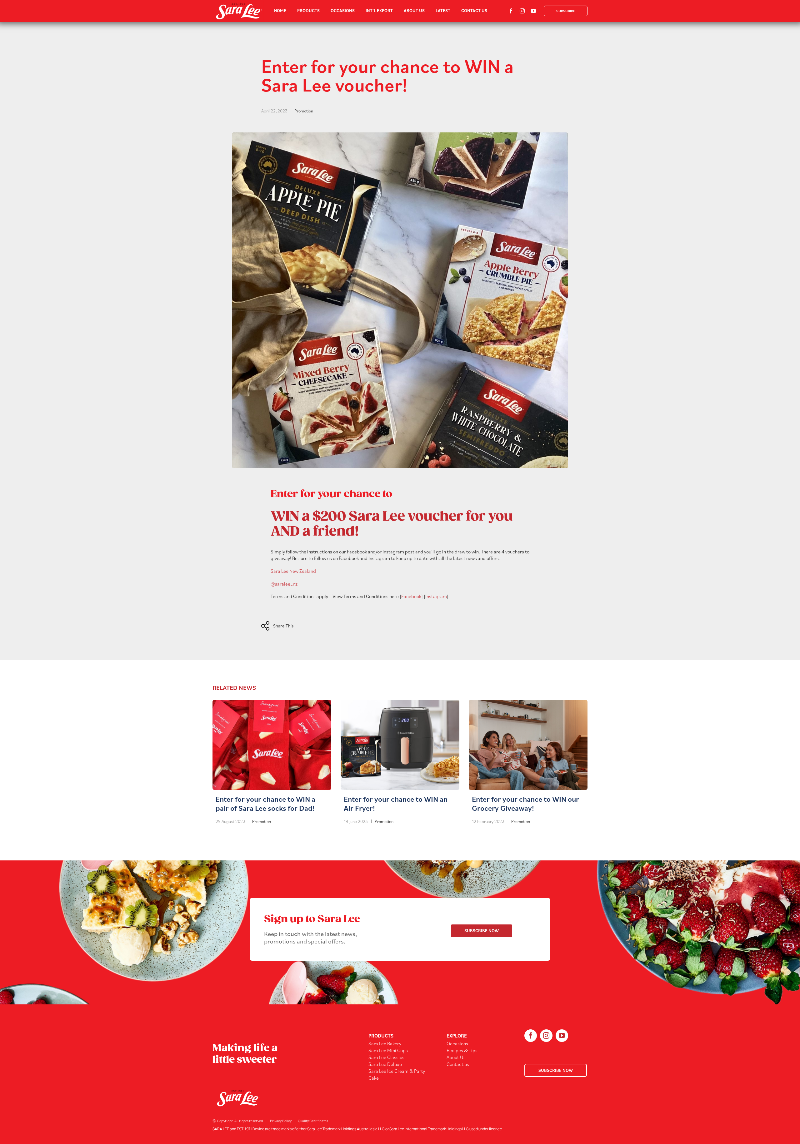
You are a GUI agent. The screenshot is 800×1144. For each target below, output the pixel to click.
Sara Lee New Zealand (293, 571)
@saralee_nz (284, 584)
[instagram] (522, 10)
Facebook (411, 596)
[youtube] (533, 10)
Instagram (436, 596)
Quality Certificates (313, 1120)
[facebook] (510, 10)
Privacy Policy (281, 1120)
